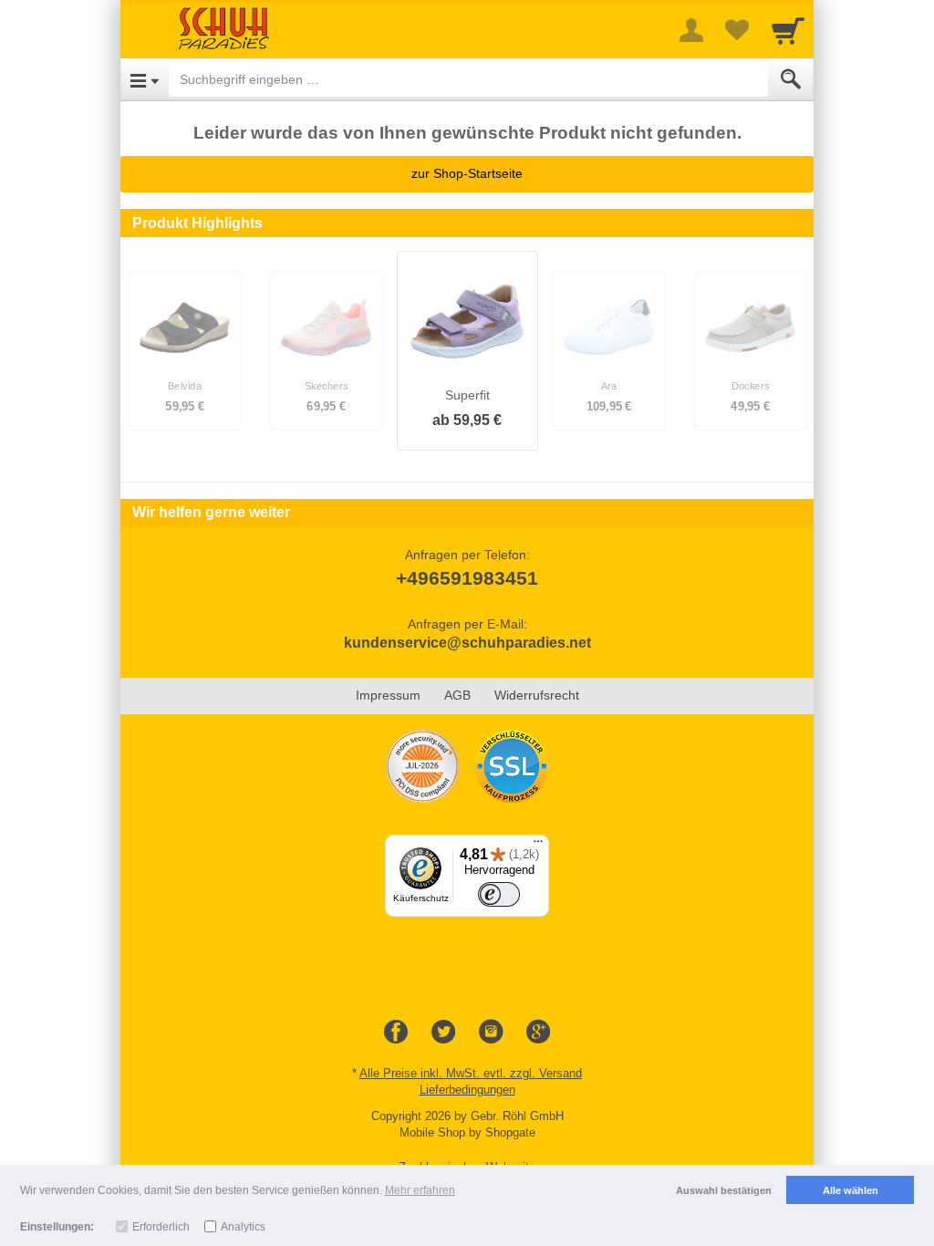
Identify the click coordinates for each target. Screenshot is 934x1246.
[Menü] (538, 846)
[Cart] (788, 30)
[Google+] (538, 1032)
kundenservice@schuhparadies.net (467, 642)
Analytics (243, 1226)
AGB (457, 695)
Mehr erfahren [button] (420, 1190)
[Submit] (791, 79)
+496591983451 (467, 577)
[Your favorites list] (737, 30)
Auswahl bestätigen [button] (724, 1190)
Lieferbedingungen (467, 1089)
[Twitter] (443, 1032)
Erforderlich (161, 1226)
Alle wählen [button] (850, 1190)
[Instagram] (490, 1032)
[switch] (499, 895)
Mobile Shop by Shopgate (467, 1132)
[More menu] (691, 30)
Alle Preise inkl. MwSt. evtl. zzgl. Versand (470, 1073)
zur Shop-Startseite (467, 173)
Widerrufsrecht (536, 695)
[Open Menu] (144, 79)
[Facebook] (396, 1032)
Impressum (388, 695)
